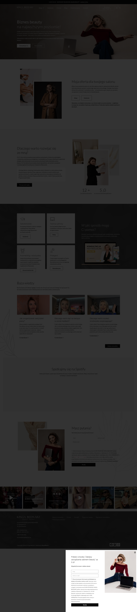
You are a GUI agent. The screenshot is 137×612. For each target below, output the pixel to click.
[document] (68, 306)
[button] (135, 552)
